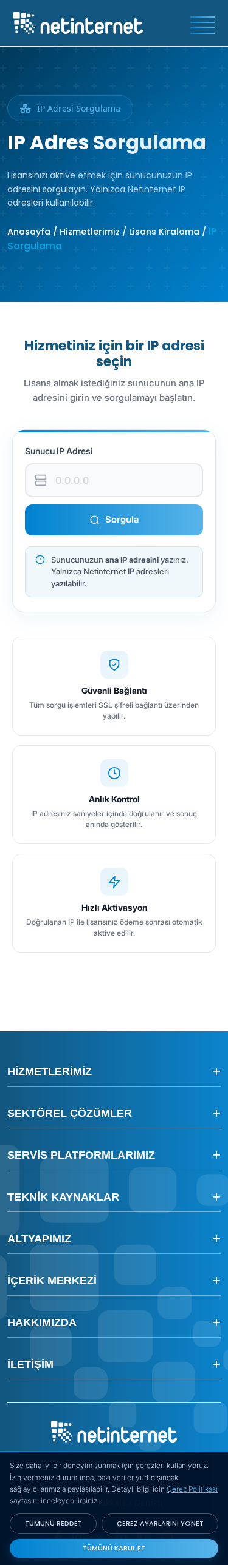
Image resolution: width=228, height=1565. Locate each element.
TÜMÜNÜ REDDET (53, 1523)
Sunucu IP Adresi (59, 451)
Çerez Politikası (192, 1488)
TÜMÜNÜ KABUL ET (114, 1548)
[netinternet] (78, 21)
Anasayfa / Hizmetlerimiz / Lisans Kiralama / (108, 232)
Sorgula (122, 519)
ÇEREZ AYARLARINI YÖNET (160, 1523)
